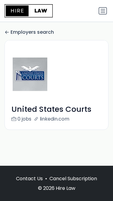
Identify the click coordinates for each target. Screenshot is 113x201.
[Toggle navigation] (102, 11)
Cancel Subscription (73, 178)
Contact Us (29, 178)
